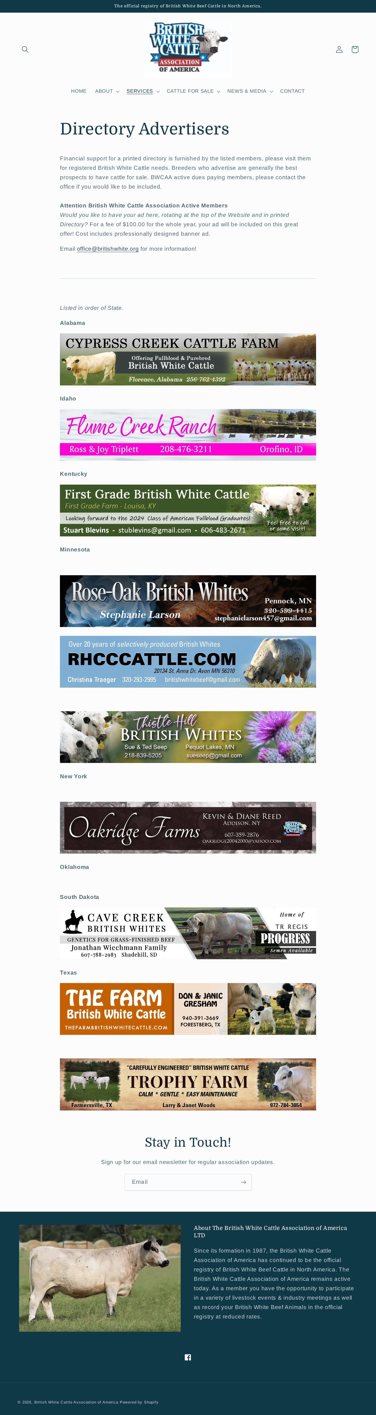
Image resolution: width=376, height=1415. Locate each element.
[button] (25, 49)
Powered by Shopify (139, 1402)
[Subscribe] (243, 1182)
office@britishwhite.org (108, 249)
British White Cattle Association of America (76, 1402)
